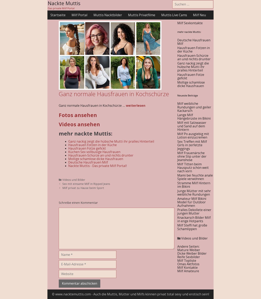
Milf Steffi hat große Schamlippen (192, 227)
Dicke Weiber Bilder (192, 253)
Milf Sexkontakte (190, 23)
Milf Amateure (188, 271)
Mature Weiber (188, 250)
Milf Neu (199, 15)
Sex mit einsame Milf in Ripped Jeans (86, 184)
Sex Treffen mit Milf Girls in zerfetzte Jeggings (192, 145)
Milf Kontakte (187, 267)
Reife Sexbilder (188, 257)
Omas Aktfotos (188, 264)
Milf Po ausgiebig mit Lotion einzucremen (193, 135)
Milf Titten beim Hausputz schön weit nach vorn (193, 167)
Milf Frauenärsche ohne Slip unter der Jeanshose (191, 156)
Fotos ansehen (78, 115)
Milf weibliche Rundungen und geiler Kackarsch (194, 107)
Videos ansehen (79, 124)
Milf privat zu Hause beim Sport (83, 188)
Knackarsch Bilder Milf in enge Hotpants (194, 219)
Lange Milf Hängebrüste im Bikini (194, 117)
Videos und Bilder (73, 180)
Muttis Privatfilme (141, 15)
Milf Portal (79, 15)
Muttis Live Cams (174, 15)
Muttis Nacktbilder (107, 15)
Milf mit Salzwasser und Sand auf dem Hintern (191, 126)
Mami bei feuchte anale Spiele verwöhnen (195, 177)
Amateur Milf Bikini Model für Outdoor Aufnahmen (191, 202)
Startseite (58, 15)
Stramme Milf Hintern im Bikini (193, 185)
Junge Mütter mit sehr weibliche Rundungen (194, 193)
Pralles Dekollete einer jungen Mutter (194, 211)
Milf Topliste (186, 260)
